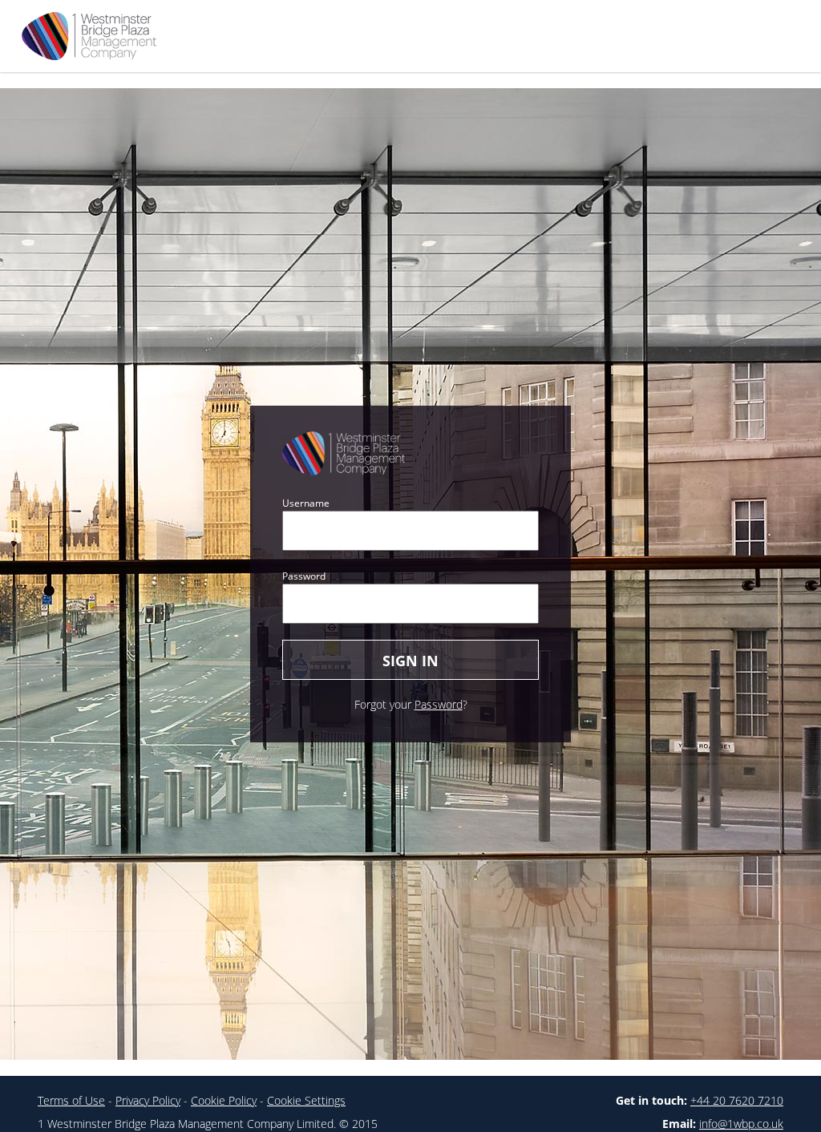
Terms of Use (71, 1100)
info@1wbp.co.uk (741, 1123)
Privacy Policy (147, 1100)
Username (306, 503)
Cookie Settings (306, 1100)
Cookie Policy (224, 1100)
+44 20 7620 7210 (736, 1100)
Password (304, 576)
